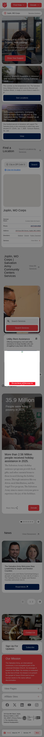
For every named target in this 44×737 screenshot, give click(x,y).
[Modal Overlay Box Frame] (22, 368)
